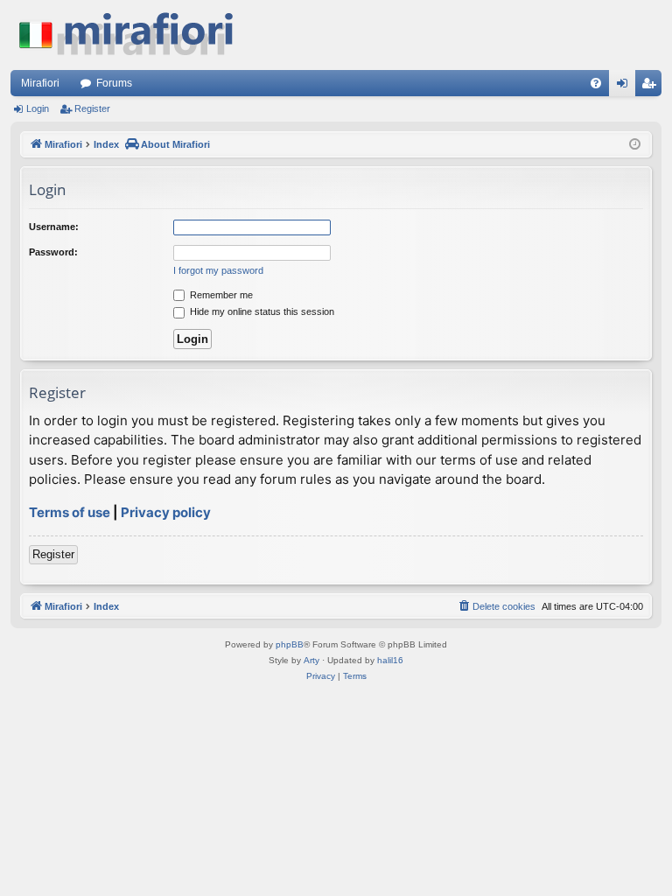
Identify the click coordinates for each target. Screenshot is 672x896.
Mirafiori (40, 83)
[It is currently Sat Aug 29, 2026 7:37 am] (634, 145)
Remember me (220, 295)
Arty (311, 660)
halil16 (390, 660)
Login (37, 108)
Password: (53, 252)
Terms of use (69, 512)
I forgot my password (218, 270)
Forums (114, 83)
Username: (54, 226)
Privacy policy (166, 512)
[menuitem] (596, 83)
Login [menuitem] (625, 86)
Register (92, 108)
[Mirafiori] (134, 35)
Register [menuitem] (652, 86)
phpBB (290, 644)
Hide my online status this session (260, 311)
